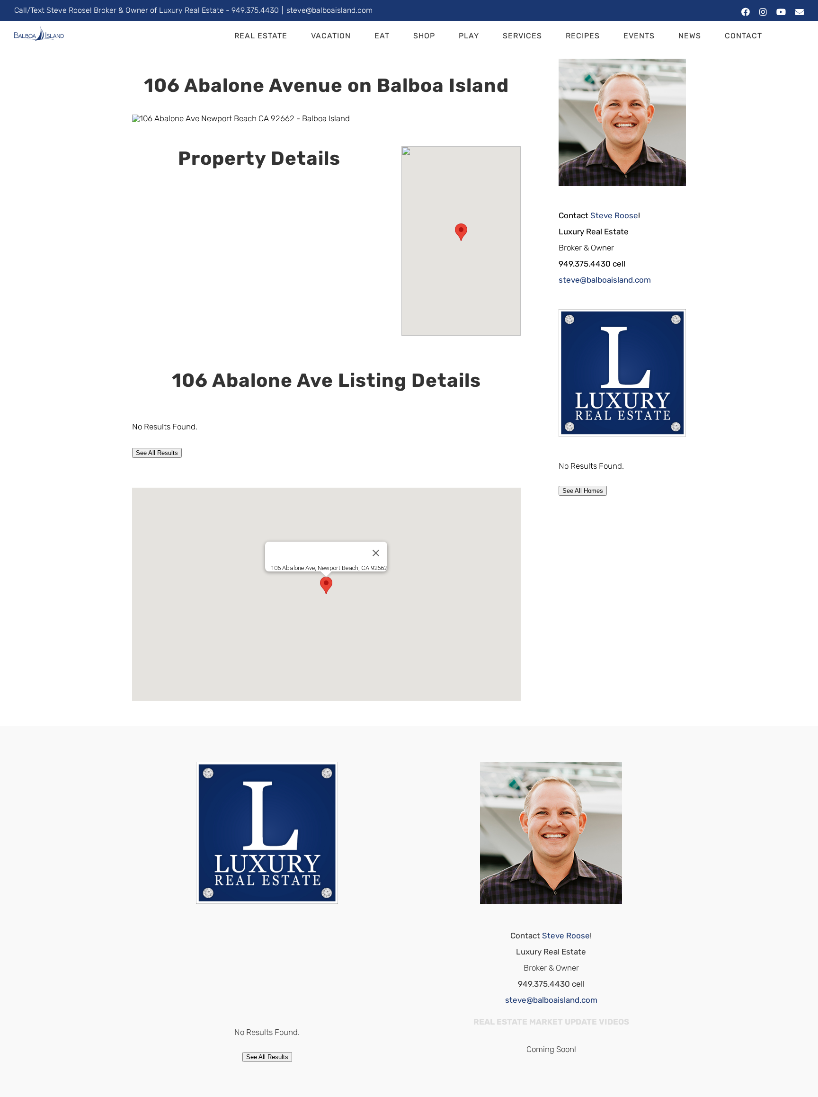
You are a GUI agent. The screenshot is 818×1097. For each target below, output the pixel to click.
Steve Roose (614, 215)
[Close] (376, 553)
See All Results (157, 452)
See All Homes (582, 490)
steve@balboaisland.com (329, 10)
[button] (789, 36)
